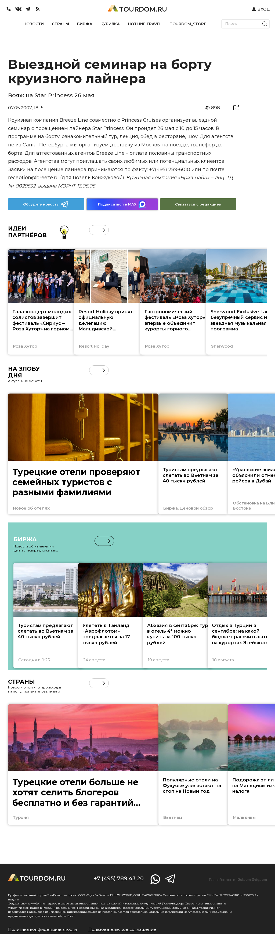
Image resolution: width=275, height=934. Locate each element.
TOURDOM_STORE (188, 23)
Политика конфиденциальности (42, 929)
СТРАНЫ (60, 23)
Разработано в (238, 880)
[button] (94, 230)
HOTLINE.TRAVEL (145, 23)
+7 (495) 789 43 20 (119, 878)
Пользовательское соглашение (122, 929)
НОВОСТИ (33, 23)
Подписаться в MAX (117, 204)
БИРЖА (84, 23)
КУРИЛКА (110, 23)
